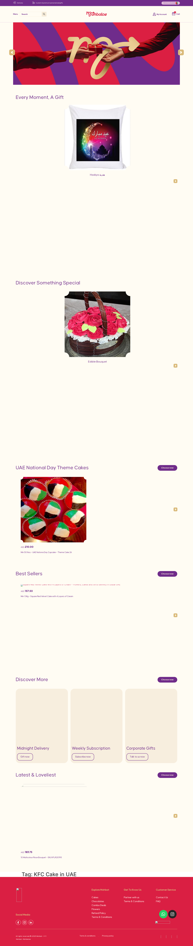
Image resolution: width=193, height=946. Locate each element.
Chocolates (98, 901)
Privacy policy (108, 936)
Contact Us (162, 897)
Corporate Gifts (140, 748)
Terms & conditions (87, 936)
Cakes (95, 897)
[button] (12, 52)
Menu (15, 14)
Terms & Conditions (102, 917)
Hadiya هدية (97, 174)
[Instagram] (172, 914)
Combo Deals (99, 905)
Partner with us (131, 897)
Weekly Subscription (91, 748)
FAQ (158, 901)
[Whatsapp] (163, 914)
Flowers (96, 909)
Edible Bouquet (97, 361)
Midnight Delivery (33, 748)
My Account (162, 14)
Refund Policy (99, 913)
